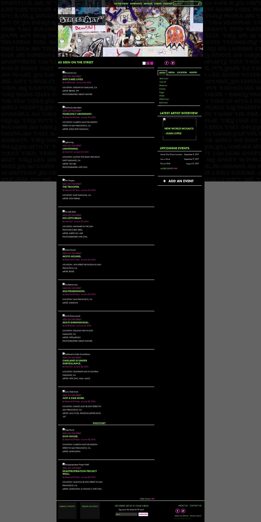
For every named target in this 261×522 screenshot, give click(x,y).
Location (182, 72)
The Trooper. (71, 186)
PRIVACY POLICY (195, 516)
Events (157, 3)
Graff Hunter (70, 82)
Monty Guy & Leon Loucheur (171, 154)
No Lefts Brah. (72, 218)
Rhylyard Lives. (73, 79)
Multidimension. (74, 291)
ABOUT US (183, 505)
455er (161, 95)
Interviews (136, 3)
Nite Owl (69, 151)
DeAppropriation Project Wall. (80, 472)
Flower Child (165, 163)
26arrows (163, 85)
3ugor (161, 92)
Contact (167, 3)
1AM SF (162, 81)
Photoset (99, 423)
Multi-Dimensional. (76, 322)
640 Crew (163, 102)
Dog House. (70, 436)
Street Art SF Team (72, 117)
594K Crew (164, 99)
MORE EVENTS (166, 168)
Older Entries (145, 498)
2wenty (162, 88)
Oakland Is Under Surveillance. (75, 362)
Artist (162, 72)
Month (193, 72)
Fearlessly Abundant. (77, 114)
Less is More (165, 159)
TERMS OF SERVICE (181, 516)
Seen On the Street (72, 76)
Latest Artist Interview (179, 113)
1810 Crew (163, 78)
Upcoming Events (174, 148)
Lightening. (71, 148)
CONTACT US (195, 505)
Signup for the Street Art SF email (131, 509)
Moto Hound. (72, 256)
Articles (148, 3)
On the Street (121, 3)
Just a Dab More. (74, 398)
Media (171, 72)
